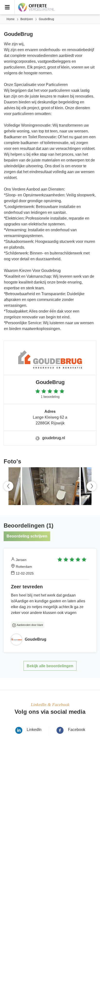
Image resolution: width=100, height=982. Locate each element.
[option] (50, 486)
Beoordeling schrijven (27, 536)
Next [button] (91, 486)
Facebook (76, 730)
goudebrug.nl (53, 438)
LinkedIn (34, 730)
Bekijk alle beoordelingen (50, 666)
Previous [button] (8, 486)
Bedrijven (26, 19)
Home (11, 19)
